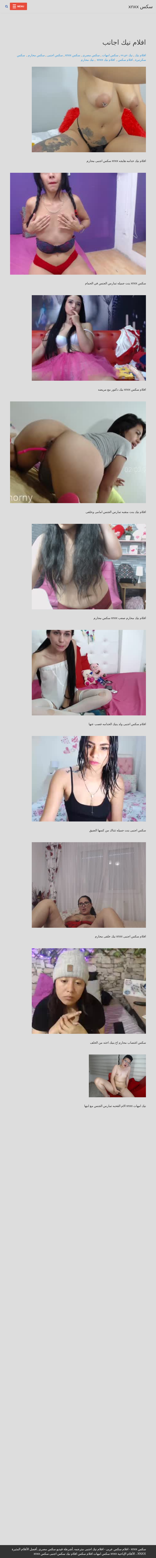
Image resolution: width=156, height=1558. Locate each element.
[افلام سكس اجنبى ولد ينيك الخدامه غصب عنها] (89, 672)
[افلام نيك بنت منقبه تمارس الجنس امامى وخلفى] (78, 452)
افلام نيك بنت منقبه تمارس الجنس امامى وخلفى (116, 512)
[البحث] (6, 6)
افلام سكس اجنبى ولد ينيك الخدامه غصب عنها (117, 724)
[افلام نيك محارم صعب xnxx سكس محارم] (89, 566)
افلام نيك (140, 55)
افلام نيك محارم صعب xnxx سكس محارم (120, 618)
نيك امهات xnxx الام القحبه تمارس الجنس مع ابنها (115, 1106)
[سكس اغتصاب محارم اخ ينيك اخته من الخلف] (89, 991)
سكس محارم (36, 55)
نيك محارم (87, 59)
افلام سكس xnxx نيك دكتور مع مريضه (122, 389)
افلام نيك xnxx (106, 59)
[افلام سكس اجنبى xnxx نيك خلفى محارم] (89, 885)
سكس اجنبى (55, 55)
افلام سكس (125, 59)
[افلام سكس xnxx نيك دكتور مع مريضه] (89, 338)
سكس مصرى (91, 55)
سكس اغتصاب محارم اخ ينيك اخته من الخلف (118, 1042)
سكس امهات (110, 55)
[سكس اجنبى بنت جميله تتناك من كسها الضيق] (89, 778)
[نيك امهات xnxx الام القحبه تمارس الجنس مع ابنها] (115, 1076)
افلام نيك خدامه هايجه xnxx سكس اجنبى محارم (116, 161)
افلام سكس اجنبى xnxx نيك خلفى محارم (120, 936)
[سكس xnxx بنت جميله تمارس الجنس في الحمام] (78, 224)
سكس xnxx (72, 55)
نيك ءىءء (127, 55)
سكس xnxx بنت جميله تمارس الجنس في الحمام (115, 283)
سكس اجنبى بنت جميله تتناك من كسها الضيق (117, 830)
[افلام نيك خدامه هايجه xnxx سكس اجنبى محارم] (89, 109)
